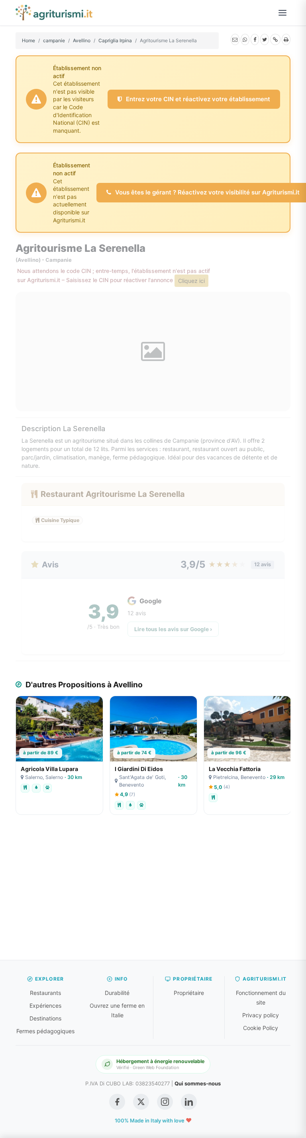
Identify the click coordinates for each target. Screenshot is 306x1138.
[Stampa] (286, 39)
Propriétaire (189, 992)
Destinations (45, 1018)
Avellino (81, 40)
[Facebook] (255, 39)
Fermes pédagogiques (45, 1031)
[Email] (235, 39)
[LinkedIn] (189, 1102)
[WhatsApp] (245, 39)
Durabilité (117, 992)
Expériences (45, 1005)
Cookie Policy (260, 1027)
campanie (54, 40)
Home (28, 40)
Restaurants (45, 992)
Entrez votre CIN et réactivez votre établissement (197, 99)
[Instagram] (165, 1102)
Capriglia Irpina (115, 40)
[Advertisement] (153, 891)
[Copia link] (275, 39)
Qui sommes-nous (198, 1083)
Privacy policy (260, 1015)
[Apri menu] (282, 13)
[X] (264, 39)
